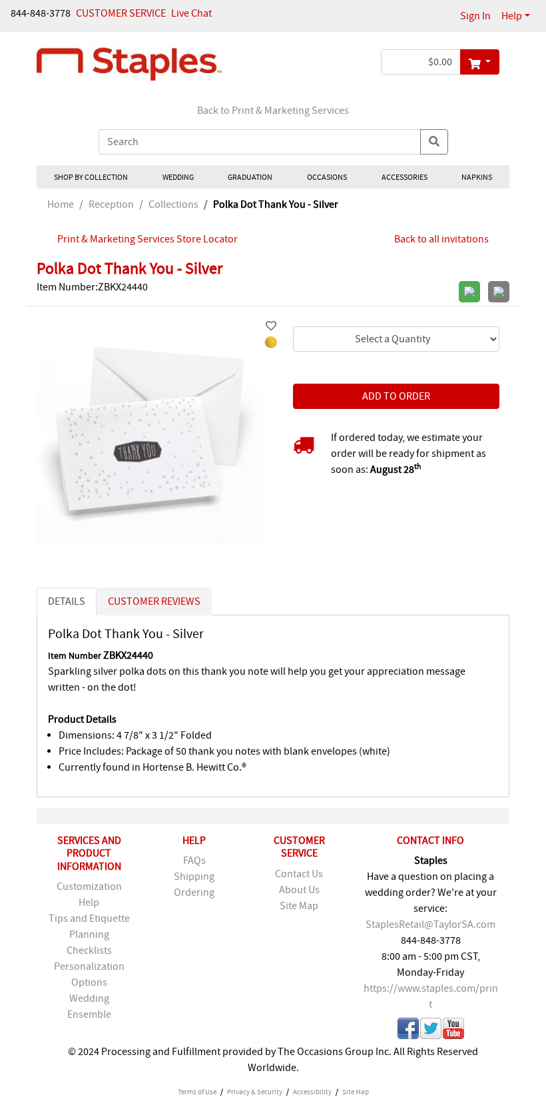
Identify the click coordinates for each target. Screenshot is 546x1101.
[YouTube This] (453, 1031)
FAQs (194, 860)
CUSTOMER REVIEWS (154, 601)
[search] (434, 142)
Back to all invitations (441, 239)
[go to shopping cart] (479, 62)
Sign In (475, 16)
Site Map (299, 906)
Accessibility (312, 1091)
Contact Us (299, 874)
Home (60, 204)
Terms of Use (197, 1091)
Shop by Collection (91, 177)
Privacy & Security (254, 1091)
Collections (173, 204)
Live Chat (191, 13)
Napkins (476, 177)
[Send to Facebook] (408, 1031)
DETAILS (66, 601)
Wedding (177, 177)
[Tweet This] (430, 1031)
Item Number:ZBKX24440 (92, 287)
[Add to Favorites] (271, 326)
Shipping (194, 876)
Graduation (250, 177)
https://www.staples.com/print (431, 996)
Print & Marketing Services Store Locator (147, 239)
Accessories (404, 177)
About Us (299, 890)
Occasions (327, 177)
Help (511, 16)
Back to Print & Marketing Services (273, 110)
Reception (111, 204)
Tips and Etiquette (89, 918)
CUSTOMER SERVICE (121, 13)
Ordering (194, 892)
